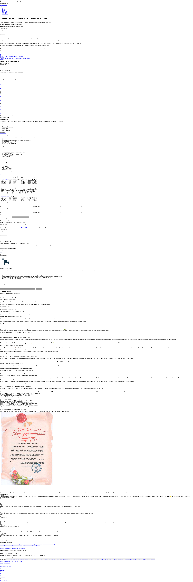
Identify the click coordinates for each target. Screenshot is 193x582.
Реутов (122, 559)
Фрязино (136, 559)
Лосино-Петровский (87, 559)
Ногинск (103, 559)
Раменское (119, 559)
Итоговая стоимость (3, 224)
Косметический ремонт (5, 179)
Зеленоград (57, 559)
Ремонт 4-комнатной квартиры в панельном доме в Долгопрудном (11, 56)
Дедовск (28, 559)
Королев (64, 559)
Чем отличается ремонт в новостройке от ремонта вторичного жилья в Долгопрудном (15, 58)
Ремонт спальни (7, 548)
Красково (71, 559)
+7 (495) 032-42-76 (3, 5)
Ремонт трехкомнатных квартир (36, 544)
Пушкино (115, 559)
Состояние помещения (4, 220)
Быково (20, 559)
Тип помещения (3, 218)
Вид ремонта (2, 222)
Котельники (68, 559)
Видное (22, 559)
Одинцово (106, 559)
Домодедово (40, 559)
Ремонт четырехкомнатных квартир (49, 544)
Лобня (83, 559)
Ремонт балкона (18, 548)
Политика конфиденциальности (5, 561)
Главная (1, 35)
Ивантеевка (61, 559)
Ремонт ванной (13, 548)
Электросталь (148, 559)
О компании (4, 11)
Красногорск (74, 559)
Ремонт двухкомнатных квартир (25, 544)
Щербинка (144, 559)
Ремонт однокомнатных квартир (14, 544)
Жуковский (50, 559)
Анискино (10, 559)
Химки (139, 559)
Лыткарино (91, 559)
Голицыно (25, 559)
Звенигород (54, 559)
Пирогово (109, 559)
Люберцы (95, 559)
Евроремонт (25, 545)
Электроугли (153, 559)
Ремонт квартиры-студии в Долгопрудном (7, 54)
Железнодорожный (45, 559)
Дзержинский (32, 559)
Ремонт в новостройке (5, 196)
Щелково (141, 559)
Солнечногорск (125, 559)
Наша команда (4, 12)
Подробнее (2, 53)
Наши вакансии (5, 14)
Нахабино (100, 559)
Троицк (134, 559)
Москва (8, 559)
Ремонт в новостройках (4, 544)
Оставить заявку (3, 133)
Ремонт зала (2, 548)
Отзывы (3, 10)
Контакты (4, 15)
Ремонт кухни (23, 548)
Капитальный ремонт (4, 184)
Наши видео (4, 13)
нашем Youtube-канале (14, 326)
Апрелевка (13, 559)
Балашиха (17, 559)
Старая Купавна (130, 559)
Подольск (112, 559)
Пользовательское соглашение (17, 561)
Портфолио (4, 8)
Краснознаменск (79, 559)
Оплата (3, 9)
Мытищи (98, 559)
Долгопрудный (36, 559)
